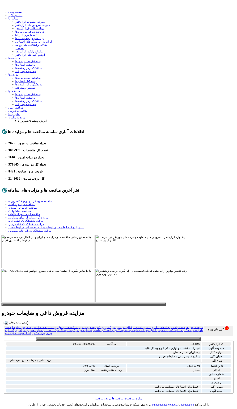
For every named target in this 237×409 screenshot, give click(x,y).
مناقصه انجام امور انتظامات (24, 214)
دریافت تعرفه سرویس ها (29, 31)
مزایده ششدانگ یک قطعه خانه (25, 220)
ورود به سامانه (16, 117)
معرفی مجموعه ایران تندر (30, 21)
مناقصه (99, 398)
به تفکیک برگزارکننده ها (28, 68)
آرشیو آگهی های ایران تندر (30, 54)
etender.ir (173, 404)
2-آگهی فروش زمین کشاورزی (116, 327)
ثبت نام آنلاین (15, 15)
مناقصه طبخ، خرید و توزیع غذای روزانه (30, 201)
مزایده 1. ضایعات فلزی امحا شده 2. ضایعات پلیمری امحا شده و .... (46, 227)
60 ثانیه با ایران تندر (26, 35)
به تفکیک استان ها (25, 64)
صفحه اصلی (15, 11)
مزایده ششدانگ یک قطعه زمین (26, 224)
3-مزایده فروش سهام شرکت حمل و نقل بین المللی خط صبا (68, 327)
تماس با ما (14, 114)
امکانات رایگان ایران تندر (29, 51)
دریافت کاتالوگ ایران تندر (29, 28)
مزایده (108, 398)
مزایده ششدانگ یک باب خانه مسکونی (29, 230)
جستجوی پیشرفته (25, 71)
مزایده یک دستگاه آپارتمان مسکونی (28, 217)
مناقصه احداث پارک (19, 210)
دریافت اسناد (15, 107)
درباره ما (13, 18)
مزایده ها (13, 74)
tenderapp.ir (187, 404)
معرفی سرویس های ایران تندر (32, 25)
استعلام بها (14, 91)
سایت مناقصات (133, 398)
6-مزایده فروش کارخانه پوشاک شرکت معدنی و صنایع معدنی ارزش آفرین (53, 330)
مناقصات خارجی (18, 110)
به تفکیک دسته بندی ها (28, 61)
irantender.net (159, 404)
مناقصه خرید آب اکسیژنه (22, 207)
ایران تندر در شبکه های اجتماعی (33, 41)
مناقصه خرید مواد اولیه (21, 204)
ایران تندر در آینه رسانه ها (29, 38)
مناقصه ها (14, 58)
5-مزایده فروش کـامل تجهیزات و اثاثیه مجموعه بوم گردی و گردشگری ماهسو (133, 330)
